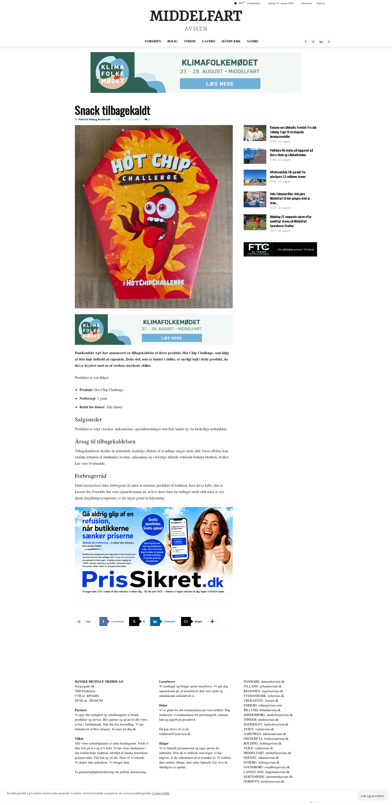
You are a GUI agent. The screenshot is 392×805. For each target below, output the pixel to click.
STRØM (190, 41)
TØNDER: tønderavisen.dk (261, 719)
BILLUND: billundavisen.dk (262, 710)
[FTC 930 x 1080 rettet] (280, 255)
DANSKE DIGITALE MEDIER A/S (99, 681)
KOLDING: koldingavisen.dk (263, 743)
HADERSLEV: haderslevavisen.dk (266, 724)
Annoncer (306, 3)
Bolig (172, 41)
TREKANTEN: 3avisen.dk (261, 700)
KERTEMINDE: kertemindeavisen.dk (268, 776)
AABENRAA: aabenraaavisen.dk (265, 734)
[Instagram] (313, 41)
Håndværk (231, 41)
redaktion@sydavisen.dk (175, 734)
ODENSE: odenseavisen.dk (261, 757)
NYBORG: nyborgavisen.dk (261, 762)
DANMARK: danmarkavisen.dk (264, 681)
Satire (252, 41)
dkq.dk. (132, 729)
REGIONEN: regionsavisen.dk (263, 691)
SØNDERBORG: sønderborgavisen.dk (268, 715)
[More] (213, 621)
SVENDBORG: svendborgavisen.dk (267, 767)
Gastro (208, 41)
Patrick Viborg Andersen (94, 119)
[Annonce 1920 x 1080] (154, 551)
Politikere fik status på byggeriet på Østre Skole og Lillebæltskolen (291, 152)
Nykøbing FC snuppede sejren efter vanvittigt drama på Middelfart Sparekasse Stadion (291, 221)
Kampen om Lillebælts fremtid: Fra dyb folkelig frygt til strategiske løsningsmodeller (293, 132)
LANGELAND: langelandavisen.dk (266, 772)
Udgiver (320, 3)
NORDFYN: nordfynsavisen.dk (264, 781)
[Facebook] (305, 41)
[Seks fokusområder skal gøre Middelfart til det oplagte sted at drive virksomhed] (255, 199)
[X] (328, 41)
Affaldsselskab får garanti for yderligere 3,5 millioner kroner (288, 174)
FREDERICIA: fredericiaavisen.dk (266, 738)
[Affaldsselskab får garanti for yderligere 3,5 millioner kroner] (255, 178)
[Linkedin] (321, 41)
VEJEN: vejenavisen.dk (259, 729)
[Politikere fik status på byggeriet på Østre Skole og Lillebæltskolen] (255, 156)
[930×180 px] (196, 72)
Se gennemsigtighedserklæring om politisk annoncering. (111, 772)
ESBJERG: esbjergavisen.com (263, 705)
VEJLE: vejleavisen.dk (258, 748)
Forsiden (153, 41)
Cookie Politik (160, 793)
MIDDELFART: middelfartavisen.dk (267, 753)
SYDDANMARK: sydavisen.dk (264, 696)
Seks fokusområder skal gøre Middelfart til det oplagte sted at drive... (290, 198)
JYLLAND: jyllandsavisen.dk (263, 686)
